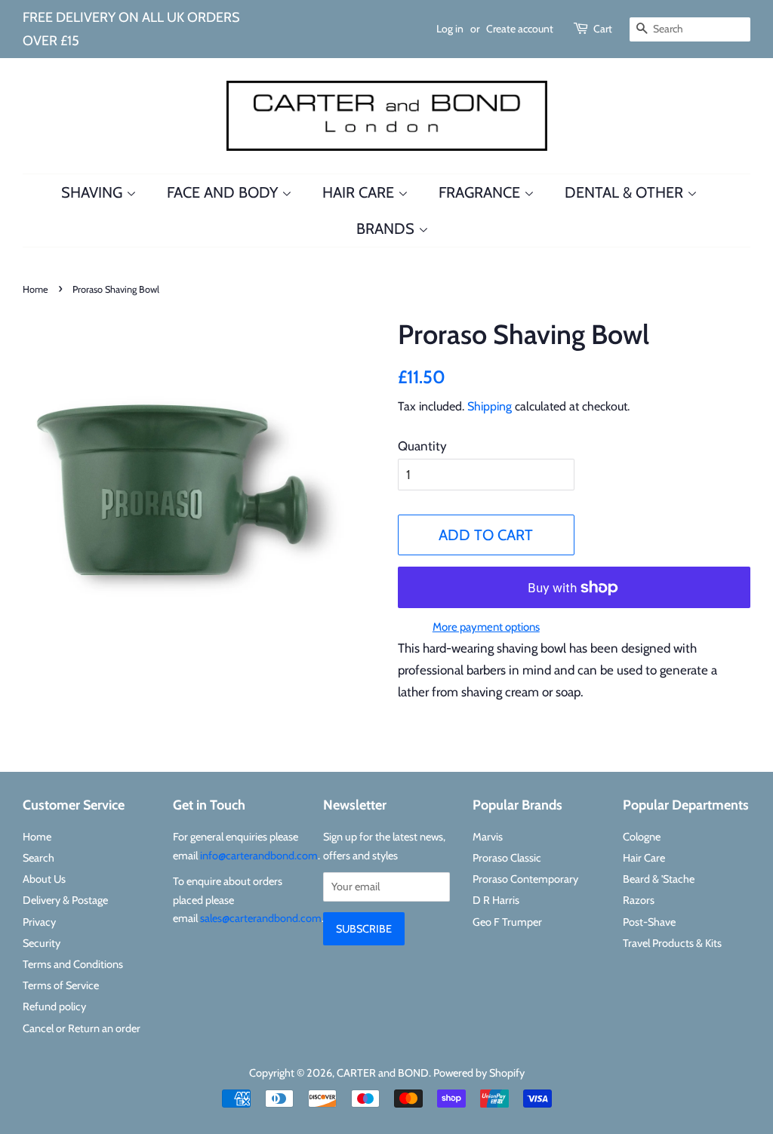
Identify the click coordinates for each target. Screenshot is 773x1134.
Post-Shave (649, 922)
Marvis (488, 837)
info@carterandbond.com (259, 855)
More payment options (486, 627)
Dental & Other (626, 192)
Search (38, 858)
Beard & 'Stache (658, 879)
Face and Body (224, 192)
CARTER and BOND (383, 1073)
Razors (638, 900)
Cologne (642, 837)
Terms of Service (61, 985)
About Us (44, 879)
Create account (519, 28)
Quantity (422, 445)
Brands (387, 229)
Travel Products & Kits (672, 943)
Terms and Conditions (73, 964)
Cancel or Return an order (81, 1028)
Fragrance (481, 192)
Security (41, 943)
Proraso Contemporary (525, 879)
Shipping (489, 406)
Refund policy (54, 1006)
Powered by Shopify (479, 1073)
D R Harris (496, 900)
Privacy (39, 922)
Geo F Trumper (507, 922)
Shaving (93, 192)
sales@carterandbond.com (261, 918)
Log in (449, 28)
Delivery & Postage (65, 900)
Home (35, 289)
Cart (602, 28)
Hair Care (360, 192)
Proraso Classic (507, 858)
